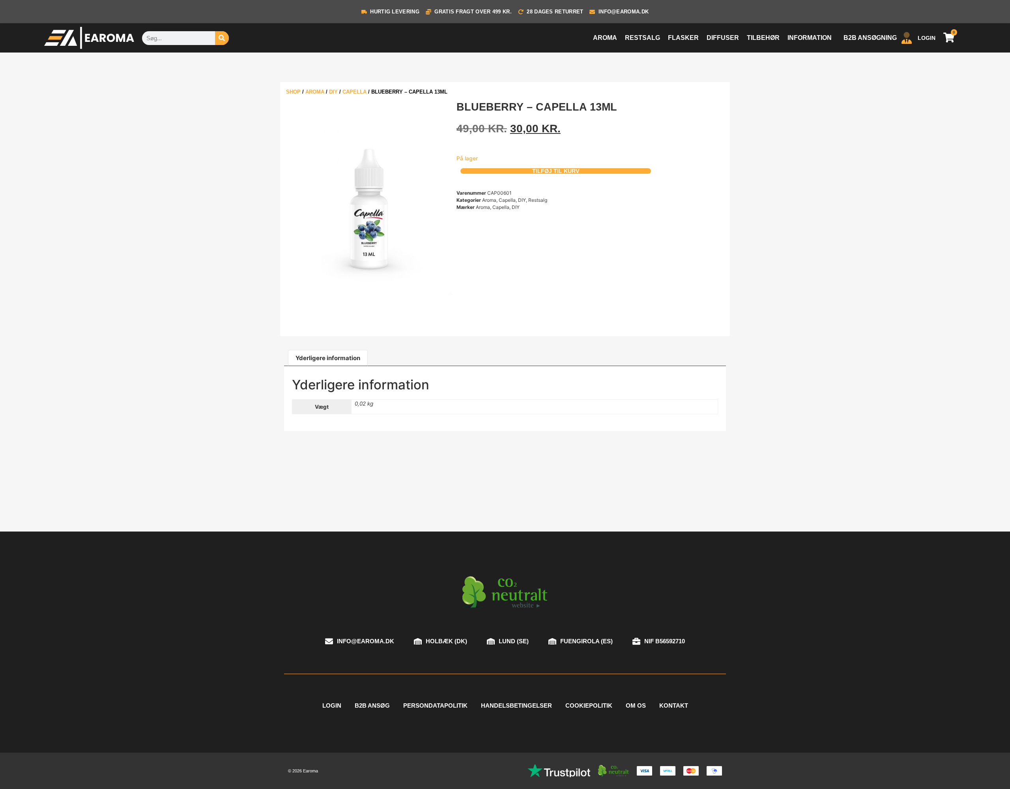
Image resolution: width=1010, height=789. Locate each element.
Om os (636, 705)
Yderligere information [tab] (328, 358)
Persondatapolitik (435, 705)
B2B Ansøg (372, 705)
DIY (333, 92)
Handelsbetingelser (516, 705)
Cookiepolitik (588, 705)
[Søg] (222, 38)
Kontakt (673, 705)
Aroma (605, 37)
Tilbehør (763, 37)
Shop (293, 92)
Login (331, 705)
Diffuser (723, 37)
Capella (354, 92)
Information (809, 37)
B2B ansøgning (870, 37)
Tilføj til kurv (555, 171)
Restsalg (642, 37)
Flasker (683, 37)
